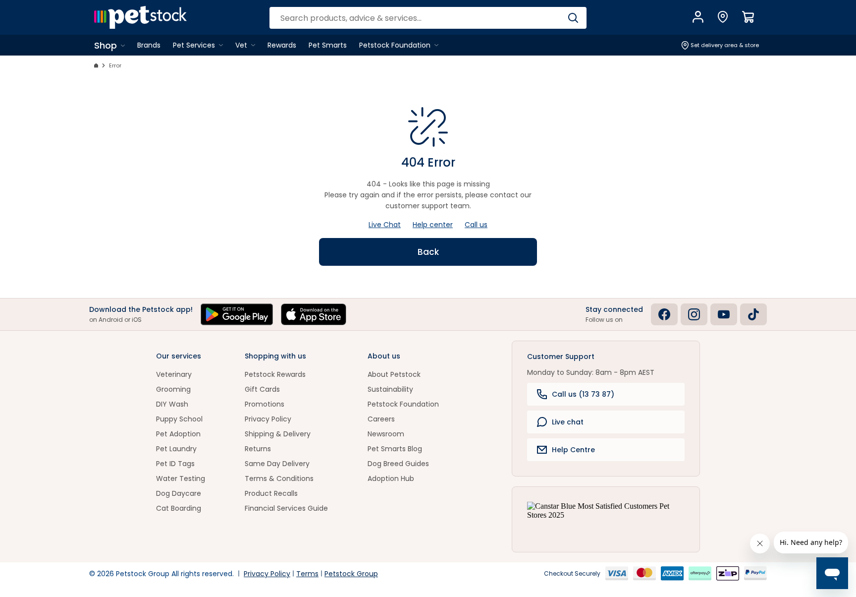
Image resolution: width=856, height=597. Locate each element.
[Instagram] (694, 314)
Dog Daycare (178, 493)
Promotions (264, 404)
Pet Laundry (176, 449)
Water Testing (180, 478)
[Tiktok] (753, 314)
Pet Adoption (178, 434)
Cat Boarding (178, 508)
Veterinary (174, 374)
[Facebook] (664, 314)
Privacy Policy (268, 419)
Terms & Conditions (279, 478)
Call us (476, 225)
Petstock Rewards (275, 374)
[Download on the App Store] (313, 314)
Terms (307, 574)
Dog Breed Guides (398, 464)
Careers (381, 419)
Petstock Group (351, 574)
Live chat (568, 422)
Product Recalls (271, 493)
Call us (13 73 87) (583, 394)
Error (115, 65)
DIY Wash (172, 404)
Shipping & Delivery (278, 434)
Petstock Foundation (403, 404)
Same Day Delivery (277, 464)
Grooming (173, 389)
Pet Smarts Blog (395, 449)
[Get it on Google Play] (237, 314)
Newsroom (386, 434)
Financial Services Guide (286, 508)
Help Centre (573, 450)
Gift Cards (262, 389)
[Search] (573, 17)
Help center (433, 225)
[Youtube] (723, 314)
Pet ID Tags (175, 464)
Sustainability (390, 389)
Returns (258, 449)
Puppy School (179, 419)
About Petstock (394, 374)
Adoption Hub (391, 478)
